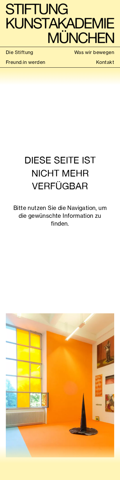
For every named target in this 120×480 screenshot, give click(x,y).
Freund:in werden (25, 62)
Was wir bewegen (94, 52)
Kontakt (105, 62)
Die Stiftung (19, 52)
